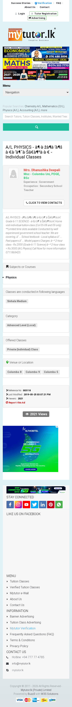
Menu (6, 85)
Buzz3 (31, 693)
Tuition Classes (19, 581)
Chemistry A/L (33, 106)
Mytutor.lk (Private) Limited (36, 690)
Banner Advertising (21, 616)
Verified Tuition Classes (24, 587)
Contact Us (16, 605)
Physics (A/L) (11, 110)
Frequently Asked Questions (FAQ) (31, 634)
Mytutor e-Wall (19, 593)
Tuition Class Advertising (25, 622)
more (44, 110)
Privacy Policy (18, 646)
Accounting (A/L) (30, 110)
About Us (15, 599)
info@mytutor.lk (21, 663)
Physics (11, 277)
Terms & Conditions (22, 640)
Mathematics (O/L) (53, 106)
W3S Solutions (49, 693)
